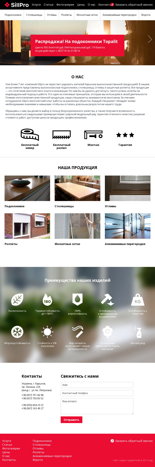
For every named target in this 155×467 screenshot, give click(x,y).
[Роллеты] (27, 226)
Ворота (38, 460)
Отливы (110, 206)
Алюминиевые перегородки (125, 244)
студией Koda (133, 460)
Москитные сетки (67, 244)
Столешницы (64, 206)
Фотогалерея (65, 4)
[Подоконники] (27, 188)
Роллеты (11, 244)
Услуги (36, 4)
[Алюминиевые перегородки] (127, 226)
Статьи (48, 4)
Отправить (71, 420)
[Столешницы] (77, 188)
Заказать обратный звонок (134, 4)
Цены (81, 4)
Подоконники (14, 206)
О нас (91, 4)
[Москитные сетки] (77, 226)
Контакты (105, 4)
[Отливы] (127, 188)
